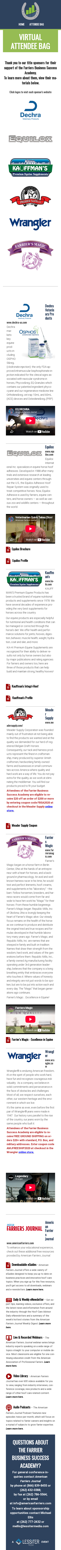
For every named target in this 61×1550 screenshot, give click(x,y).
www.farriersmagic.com (49, 853)
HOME (21, 24)
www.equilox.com (49, 452)
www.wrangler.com (49, 1063)
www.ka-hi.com (49, 582)
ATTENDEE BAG (36, 24)
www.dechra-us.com (17, 322)
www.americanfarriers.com (20, 1243)
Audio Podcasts (21, 1407)
